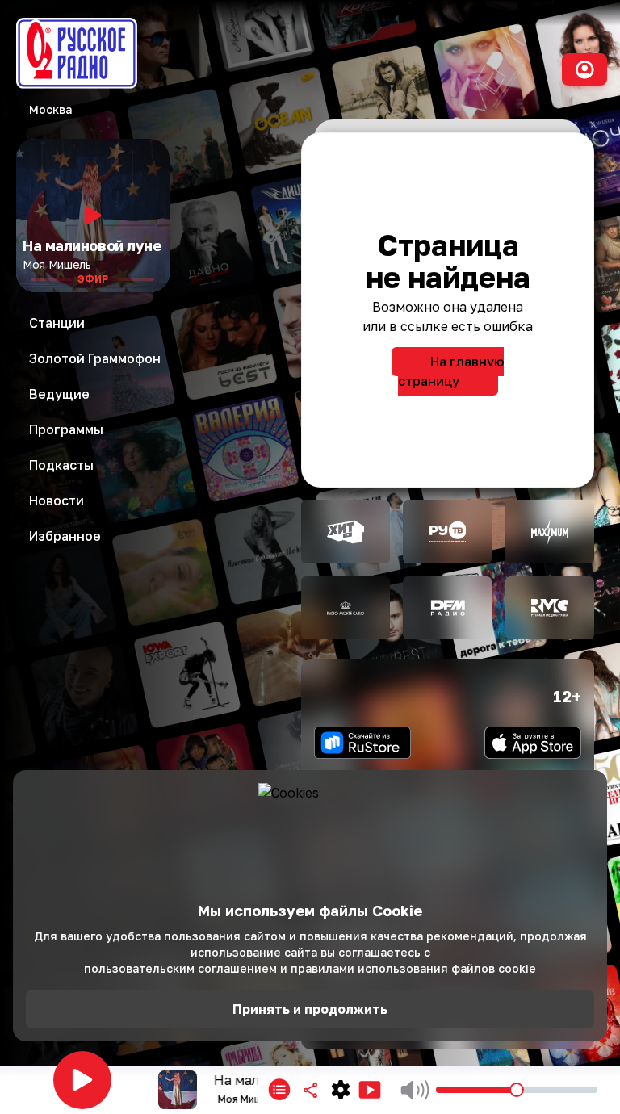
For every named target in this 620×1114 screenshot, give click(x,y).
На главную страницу (451, 371)
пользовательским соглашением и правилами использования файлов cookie (310, 968)
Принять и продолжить (310, 1009)
